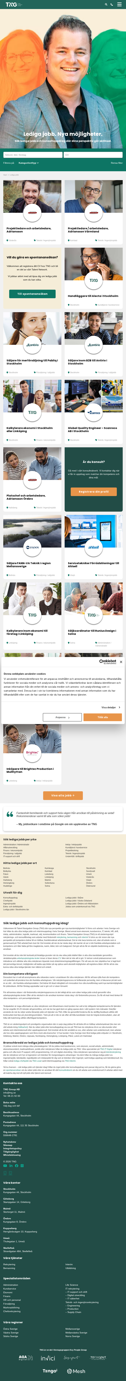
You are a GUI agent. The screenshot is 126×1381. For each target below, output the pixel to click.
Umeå (89, 874)
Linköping (13, 643)
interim (85, 937)
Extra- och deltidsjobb (13, 906)
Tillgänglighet (11, 1151)
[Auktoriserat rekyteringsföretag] (10, 1173)
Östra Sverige (10, 1329)
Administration (10, 1285)
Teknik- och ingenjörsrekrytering (82, 1302)
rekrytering (61, 937)
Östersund (90, 886)
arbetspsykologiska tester (28, 958)
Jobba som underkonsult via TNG (80, 906)
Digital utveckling (76, 1295)
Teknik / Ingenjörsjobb (46, 240)
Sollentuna (49, 883)
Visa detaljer (109, 707)
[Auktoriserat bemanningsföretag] (5, 1173)
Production (73, 1309)
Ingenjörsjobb (9, 904)
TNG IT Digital (106, 1049)
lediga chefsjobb (21, 1061)
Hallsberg (13, 508)
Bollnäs (12, 575)
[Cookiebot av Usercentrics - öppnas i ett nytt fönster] (101, 661)
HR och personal (12, 1300)
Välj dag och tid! (11, 1105)
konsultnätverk (65, 1070)
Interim (69, 1264)
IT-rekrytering (72, 1288)
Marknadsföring (11, 1307)
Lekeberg (13, 781)
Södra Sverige (10, 1336)
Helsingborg (8, 883)
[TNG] (14, 4)
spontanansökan (13, 1070)
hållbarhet (22, 1027)
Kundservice (9, 1288)
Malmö (48, 880)
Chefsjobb (7, 901)
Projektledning (71, 850)
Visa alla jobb (61, 795)
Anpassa (60, 717)
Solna (72, 643)
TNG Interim (70, 1061)
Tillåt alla (103, 717)
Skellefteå (8, 1248)
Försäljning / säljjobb (45, 372)
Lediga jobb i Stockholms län (16, 909)
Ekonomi (7, 1292)
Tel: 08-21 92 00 (11, 1096)
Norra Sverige (72, 1336)
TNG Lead (37, 1061)
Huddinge (7, 886)
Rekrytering (9, 1264)
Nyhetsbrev (9, 1142)
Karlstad (73, 240)
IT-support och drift (11, 856)
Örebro (89, 883)
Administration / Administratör (16, 844)
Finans (6, 1296)
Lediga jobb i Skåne (74, 898)
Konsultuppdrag (10, 898)
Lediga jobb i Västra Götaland (78, 901)
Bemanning (9, 1268)
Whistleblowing (12, 1155)
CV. (59, 958)
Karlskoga (49, 868)
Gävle (6, 877)
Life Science (71, 1285)
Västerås (12, 240)
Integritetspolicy (12, 1148)
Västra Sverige (11, 1332)
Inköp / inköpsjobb (44, 781)
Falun (5, 874)
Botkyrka (7, 871)
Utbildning (70, 1268)
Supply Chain (74, 1312)
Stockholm (74, 305)
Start (5, 175)
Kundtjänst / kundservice (108, 305)
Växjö (72, 575)
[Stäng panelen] (121, 662)
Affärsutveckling (10, 847)
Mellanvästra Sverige (76, 1332)
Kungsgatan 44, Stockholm (17, 1115)
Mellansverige (72, 1329)
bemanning (72, 937)
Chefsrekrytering (12, 1311)
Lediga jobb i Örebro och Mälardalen (81, 904)
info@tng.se (9, 1092)
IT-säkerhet (73, 1298)
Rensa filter (117, 163)
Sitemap (7, 1145)
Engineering (73, 1305)
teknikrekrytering (113, 1052)
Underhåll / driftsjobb (74, 856)
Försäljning (9, 1303)
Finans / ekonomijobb (45, 440)
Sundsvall (90, 871)
